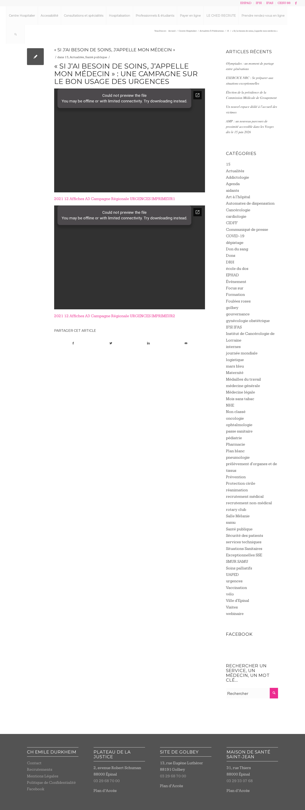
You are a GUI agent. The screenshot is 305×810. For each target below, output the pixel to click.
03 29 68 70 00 (107, 781)
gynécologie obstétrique (248, 320)
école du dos (237, 268)
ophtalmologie (239, 425)
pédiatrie (234, 438)
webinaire (235, 613)
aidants (232, 190)
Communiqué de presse (247, 229)
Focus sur (234, 288)
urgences (234, 581)
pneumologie (238, 457)
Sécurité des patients (244, 535)
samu (230, 522)
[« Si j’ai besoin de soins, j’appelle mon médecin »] (35, 56)
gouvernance (238, 314)
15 (66, 57)
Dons (230, 255)
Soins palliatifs (239, 568)
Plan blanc (235, 451)
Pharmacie (235, 444)
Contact (34, 763)
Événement (236, 281)
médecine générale (243, 385)
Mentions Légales (42, 776)
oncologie (235, 418)
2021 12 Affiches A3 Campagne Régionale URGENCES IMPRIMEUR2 (114, 316)
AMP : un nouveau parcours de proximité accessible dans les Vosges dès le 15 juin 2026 (250, 126)
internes (233, 346)
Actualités (77, 57)
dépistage (234, 242)
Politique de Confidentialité (51, 782)
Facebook (35, 789)
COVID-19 (235, 236)
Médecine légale (240, 392)
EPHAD (232, 275)
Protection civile (240, 483)
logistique (235, 360)
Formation (235, 294)
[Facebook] (296, 3)
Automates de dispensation (250, 203)
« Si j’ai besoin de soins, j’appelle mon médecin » (114, 49)
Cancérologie (238, 210)
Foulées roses (238, 301)
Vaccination (236, 587)
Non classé (235, 411)
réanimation (237, 490)
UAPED (232, 574)
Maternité (234, 372)
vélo (230, 594)
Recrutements (39, 769)
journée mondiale (241, 353)
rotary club (236, 509)
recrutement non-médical (249, 503)
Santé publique (96, 57)
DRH (230, 262)
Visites (232, 607)
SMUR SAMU (237, 561)
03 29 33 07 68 (240, 781)
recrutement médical (245, 496)
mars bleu (235, 366)
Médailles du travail (243, 379)
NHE (230, 405)
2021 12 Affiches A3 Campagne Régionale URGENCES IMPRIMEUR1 (114, 199)
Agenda (233, 184)
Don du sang (237, 249)
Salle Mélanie (238, 516)
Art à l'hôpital (238, 197)
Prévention (236, 477)
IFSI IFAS (234, 327)
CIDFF (232, 223)
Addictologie (237, 177)
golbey (232, 307)
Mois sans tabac (240, 399)
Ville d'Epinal (237, 600)
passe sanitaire (239, 431)
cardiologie (236, 216)
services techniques (243, 542)
